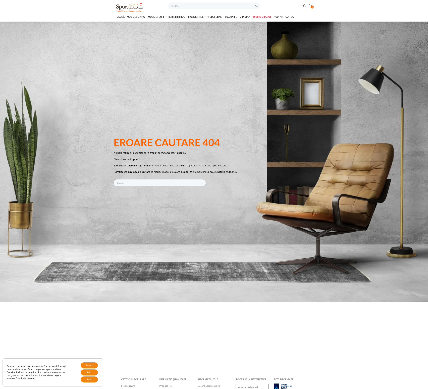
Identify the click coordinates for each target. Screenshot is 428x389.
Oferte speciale (262, 17)
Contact (290, 17)
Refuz (89, 372)
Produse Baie (214, 17)
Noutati (278, 17)
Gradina (245, 17)
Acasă (121, 17)
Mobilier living (136, 17)
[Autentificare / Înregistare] (304, 6)
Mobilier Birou (177, 17)
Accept (89, 365)
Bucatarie (231, 17)
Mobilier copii (156, 17)
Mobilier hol (196, 17)
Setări (89, 379)
